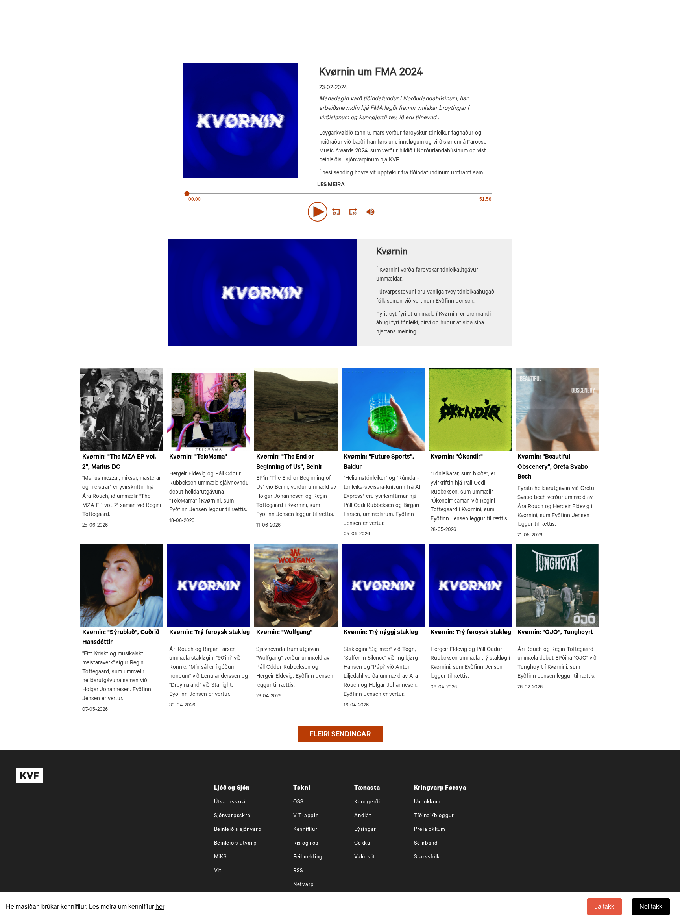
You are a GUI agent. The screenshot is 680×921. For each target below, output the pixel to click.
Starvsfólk (427, 857)
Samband (426, 844)
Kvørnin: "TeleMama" (198, 457)
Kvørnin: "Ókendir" (457, 457)
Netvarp (303, 885)
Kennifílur (305, 830)
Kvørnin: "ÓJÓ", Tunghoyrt (555, 632)
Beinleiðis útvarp (235, 844)
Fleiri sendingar (340, 735)
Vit (218, 871)
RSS (298, 871)
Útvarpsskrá (230, 802)
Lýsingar (365, 830)
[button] (317, 212)
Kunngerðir (368, 802)
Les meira (331, 185)
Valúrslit (364, 857)
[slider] (406, 211)
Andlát (362, 816)
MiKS (220, 857)
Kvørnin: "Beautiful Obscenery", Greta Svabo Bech (552, 467)
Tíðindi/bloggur (434, 816)
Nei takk (650, 906)
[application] (340, 210)
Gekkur (363, 844)
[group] (370, 211)
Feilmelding (308, 857)
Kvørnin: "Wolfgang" (284, 632)
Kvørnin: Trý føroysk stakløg (209, 632)
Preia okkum (429, 830)
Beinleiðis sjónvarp (238, 830)
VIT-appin (306, 816)
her (159, 906)
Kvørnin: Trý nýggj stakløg (381, 632)
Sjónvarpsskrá (232, 816)
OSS (298, 802)
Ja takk (604, 906)
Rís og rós (305, 844)
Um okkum (427, 802)
